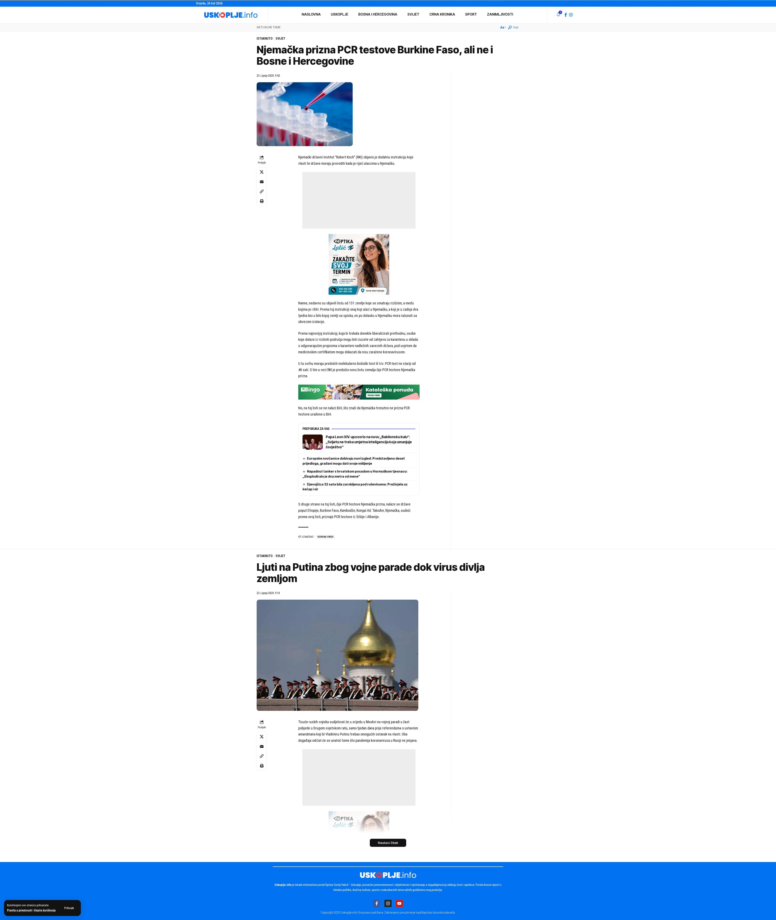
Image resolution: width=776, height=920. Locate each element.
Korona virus (325, 536)
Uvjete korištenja (45, 910)
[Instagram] (571, 15)
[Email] (262, 182)
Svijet (280, 38)
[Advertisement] (358, 200)
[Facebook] (565, 15)
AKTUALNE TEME (268, 27)
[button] (69, 908)
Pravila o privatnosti (19, 910)
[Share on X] (262, 172)
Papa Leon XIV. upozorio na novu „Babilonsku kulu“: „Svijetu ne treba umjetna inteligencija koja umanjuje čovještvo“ (369, 442)
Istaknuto (265, 38)
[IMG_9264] (359, 392)
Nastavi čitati (388, 843)
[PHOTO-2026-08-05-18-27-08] (359, 264)
